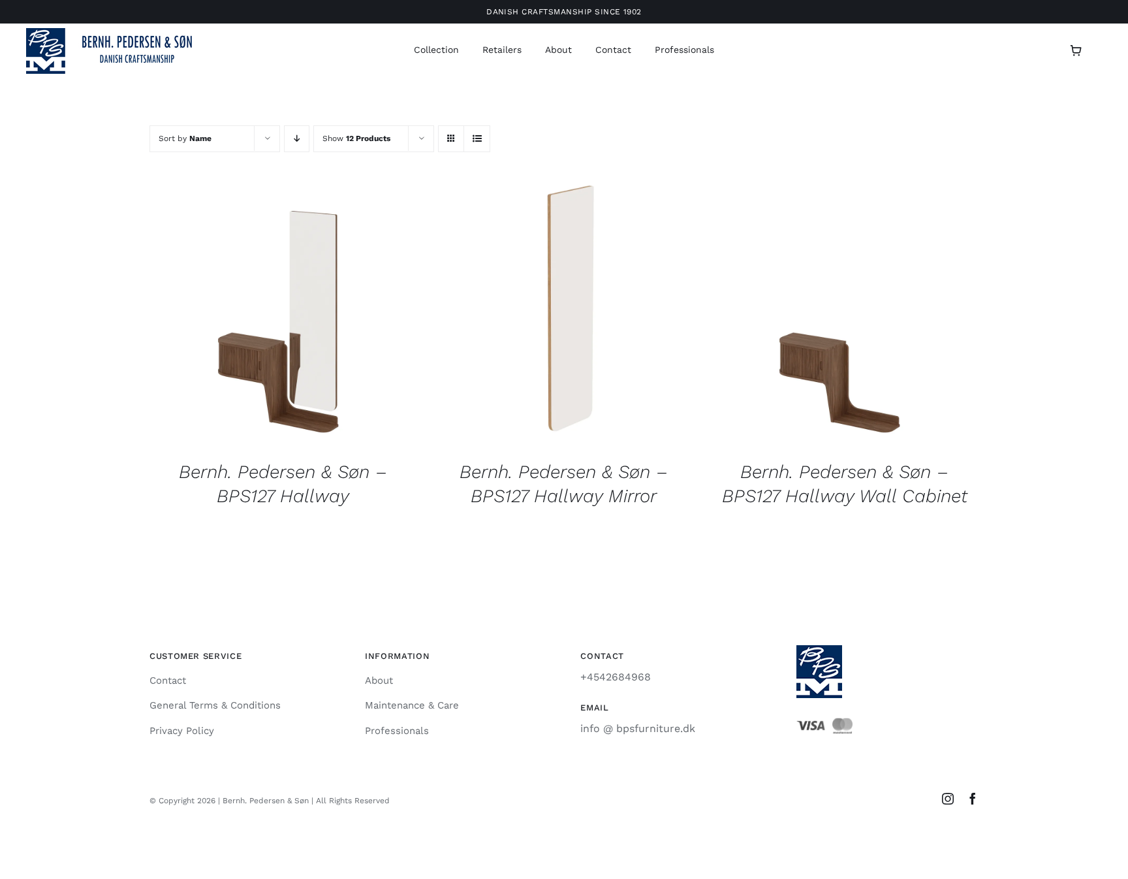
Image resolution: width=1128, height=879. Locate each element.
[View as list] (477, 139)
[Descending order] (296, 138)
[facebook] (973, 799)
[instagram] (948, 799)
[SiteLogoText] (117, 33)
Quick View (283, 315)
